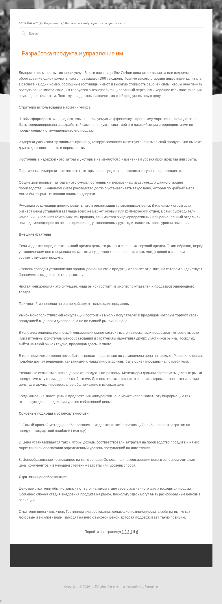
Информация (53, 23)
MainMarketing (30, 23)
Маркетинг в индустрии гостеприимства (93, 23)
